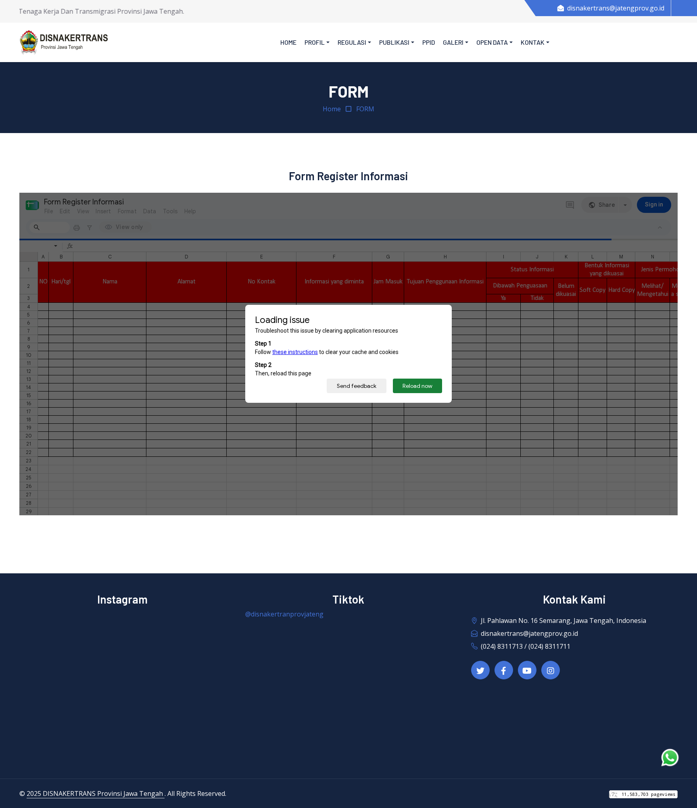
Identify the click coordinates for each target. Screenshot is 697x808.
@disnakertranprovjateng (284, 614)
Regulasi (352, 42)
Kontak (533, 42)
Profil (315, 42)
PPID (428, 42)
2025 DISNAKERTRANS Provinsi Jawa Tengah (96, 793)
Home (288, 42)
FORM (365, 108)
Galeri (453, 42)
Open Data (492, 42)
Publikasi (394, 42)
